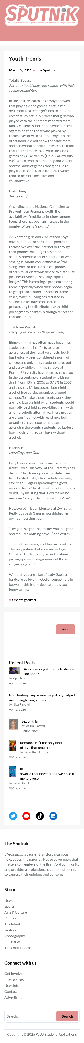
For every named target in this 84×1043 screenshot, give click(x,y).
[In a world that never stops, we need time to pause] (12, 772)
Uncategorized (24, 600)
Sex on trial (30, 721)
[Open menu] (42, 36)
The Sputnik (45, 70)
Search (65, 629)
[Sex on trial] (13, 725)
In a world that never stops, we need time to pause (47, 773)
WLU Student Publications (56, 1034)
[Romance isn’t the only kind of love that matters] (12, 746)
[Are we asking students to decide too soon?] (14, 671)
